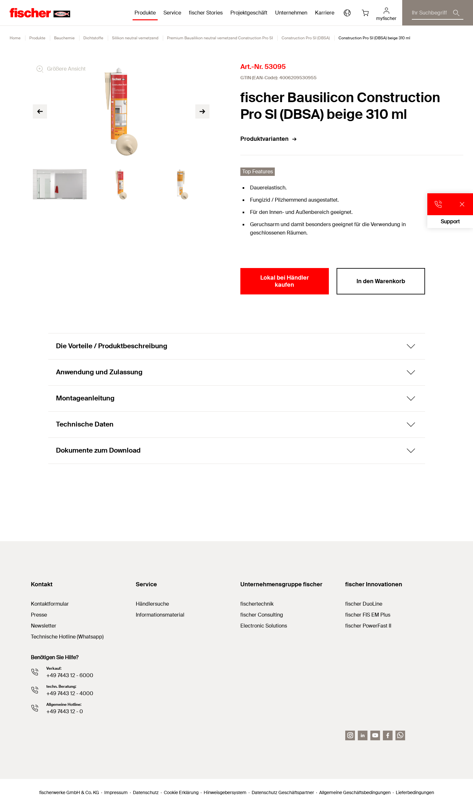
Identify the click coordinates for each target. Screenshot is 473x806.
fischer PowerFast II (368, 625)
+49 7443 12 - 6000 (69, 675)
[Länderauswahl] (347, 13)
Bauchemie (64, 38)
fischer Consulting (261, 614)
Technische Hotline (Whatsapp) (67, 636)
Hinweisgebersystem (225, 792)
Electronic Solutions (263, 625)
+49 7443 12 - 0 (64, 711)
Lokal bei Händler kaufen (284, 281)
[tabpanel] (60, 184)
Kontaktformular (50, 603)
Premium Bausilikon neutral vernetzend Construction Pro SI (220, 38)
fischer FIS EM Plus (367, 614)
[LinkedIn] (362, 735)
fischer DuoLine (363, 603)
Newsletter (43, 625)
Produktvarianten (264, 139)
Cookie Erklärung (181, 792)
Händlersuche (152, 603)
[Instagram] (350, 735)
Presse (39, 614)
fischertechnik (257, 603)
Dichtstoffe (93, 38)
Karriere (324, 12)
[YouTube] (375, 735)
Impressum (116, 792)
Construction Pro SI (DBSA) (306, 38)
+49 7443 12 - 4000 (69, 693)
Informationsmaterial (160, 614)
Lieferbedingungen (415, 792)
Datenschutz (146, 792)
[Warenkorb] (365, 13)
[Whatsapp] (400, 735)
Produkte (37, 38)
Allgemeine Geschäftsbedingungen (355, 792)
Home (15, 38)
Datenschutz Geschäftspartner (283, 792)
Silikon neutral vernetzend (135, 38)
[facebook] (388, 735)
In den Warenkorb (381, 281)
